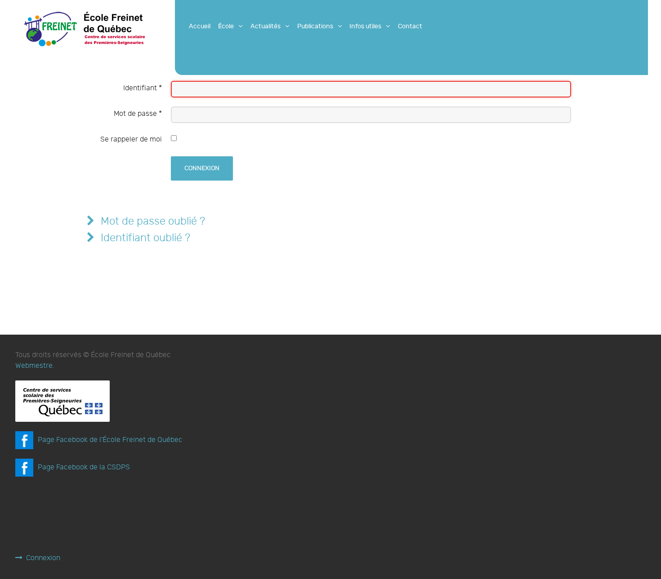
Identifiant (142, 88)
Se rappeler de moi (131, 139)
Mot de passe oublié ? (151, 221)
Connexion (201, 168)
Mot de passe (138, 114)
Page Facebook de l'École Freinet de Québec (110, 440)
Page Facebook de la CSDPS (84, 467)
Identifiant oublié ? (144, 237)
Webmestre (34, 366)
